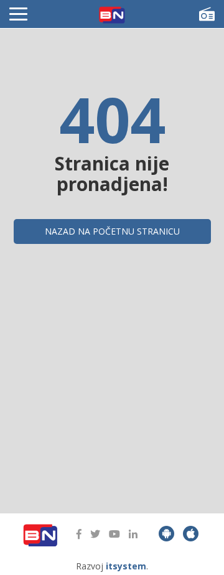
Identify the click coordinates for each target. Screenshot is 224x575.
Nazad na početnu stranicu (112, 231)
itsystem (126, 566)
